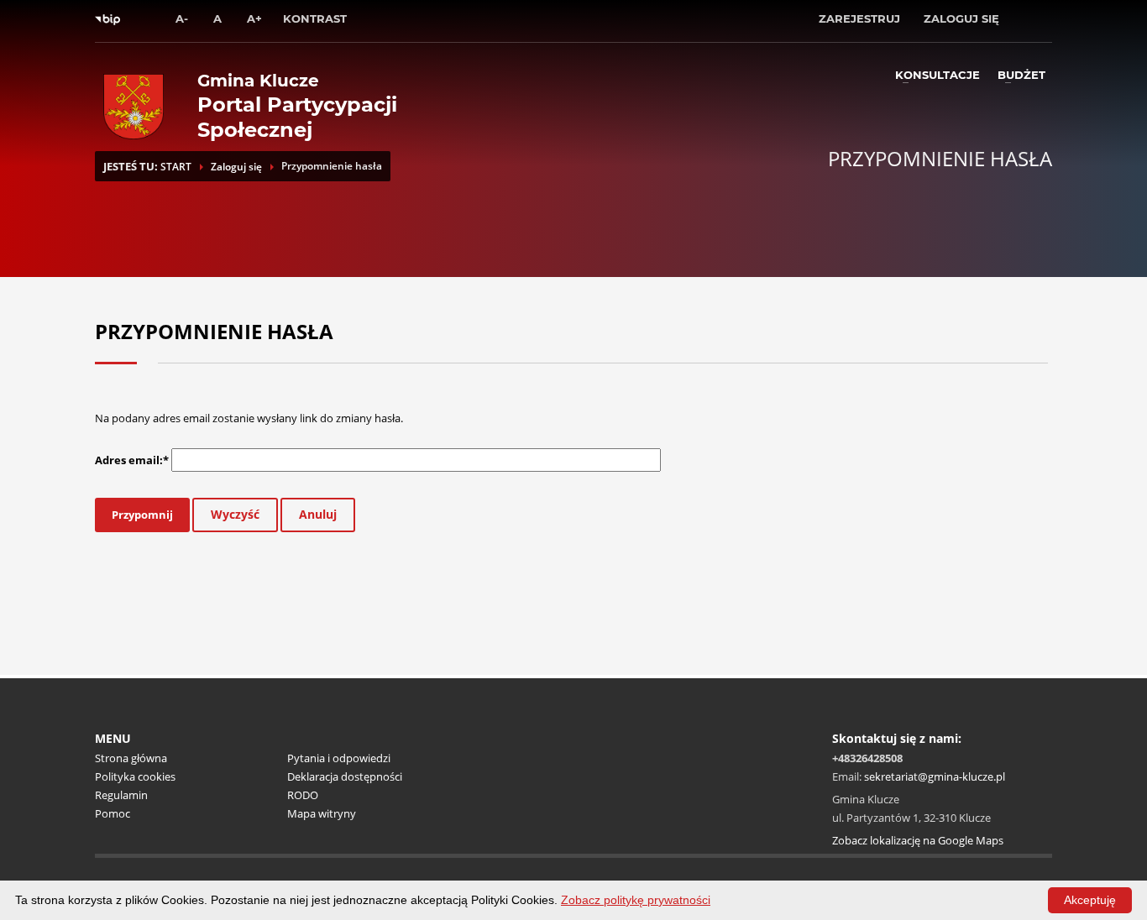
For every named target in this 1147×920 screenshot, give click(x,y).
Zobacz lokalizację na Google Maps (917, 840)
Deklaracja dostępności (344, 776)
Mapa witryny (321, 813)
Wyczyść (235, 514)
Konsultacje (937, 74)
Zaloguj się (236, 166)
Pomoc (112, 813)
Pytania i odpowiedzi (338, 758)
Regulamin (121, 794)
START (175, 166)
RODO (302, 794)
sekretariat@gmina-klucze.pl (934, 776)
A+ (254, 18)
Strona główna (131, 758)
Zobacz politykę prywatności (635, 900)
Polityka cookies (135, 776)
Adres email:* (132, 460)
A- (181, 18)
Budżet (1021, 74)
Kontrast (315, 18)
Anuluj (318, 514)
